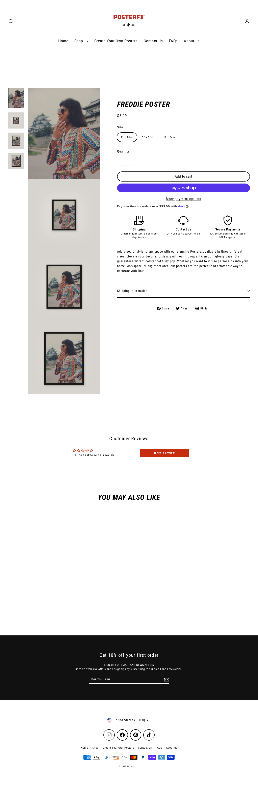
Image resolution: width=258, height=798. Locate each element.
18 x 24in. (169, 137)
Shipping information (132, 291)
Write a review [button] (164, 453)
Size (120, 127)
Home (63, 41)
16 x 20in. (148, 137)
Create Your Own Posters (116, 41)
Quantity (123, 151)
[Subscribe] (166, 679)
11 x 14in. (127, 137)
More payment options (183, 199)
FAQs (173, 41)
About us (192, 41)
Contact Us (153, 41)
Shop (79, 41)
